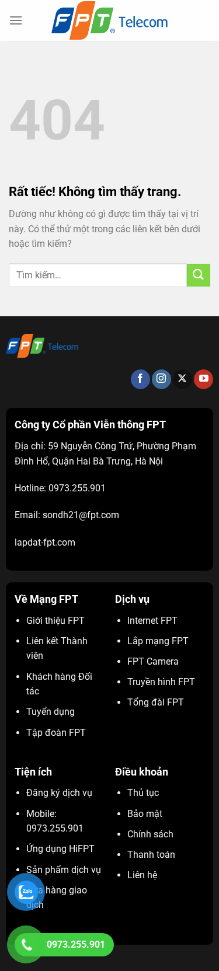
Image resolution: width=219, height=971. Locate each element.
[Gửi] (198, 275)
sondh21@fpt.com (81, 515)
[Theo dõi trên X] (182, 379)
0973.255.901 (77, 488)
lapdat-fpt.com (45, 542)
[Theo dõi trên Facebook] (140, 379)
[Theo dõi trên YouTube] (203, 379)
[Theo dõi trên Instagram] (161, 379)
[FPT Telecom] (109, 20)
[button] (16, 20)
